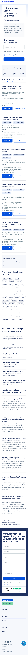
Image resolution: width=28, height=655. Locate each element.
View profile (7, 108)
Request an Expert (7, 600)
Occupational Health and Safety (11, 265)
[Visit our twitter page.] (5, 642)
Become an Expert (7, 603)
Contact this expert (20, 108)
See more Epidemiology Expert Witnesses (12, 81)
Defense (17, 55)
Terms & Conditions (7, 651)
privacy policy (7, 584)
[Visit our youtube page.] (10, 642)
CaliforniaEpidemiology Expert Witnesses (11, 524)
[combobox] (5, 47)
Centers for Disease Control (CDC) (11, 262)
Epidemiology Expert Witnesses (8, 522)
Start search (14, 59)
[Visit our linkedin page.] (8, 642)
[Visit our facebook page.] (2, 642)
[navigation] (25, 2)
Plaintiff (8, 55)
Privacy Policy (5, 646)
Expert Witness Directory (7, 520)
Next (14, 578)
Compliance (5, 649)
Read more (6, 36)
